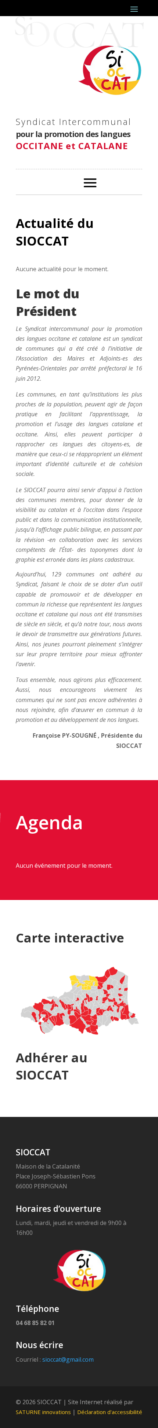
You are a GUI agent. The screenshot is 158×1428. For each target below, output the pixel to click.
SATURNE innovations (43, 1412)
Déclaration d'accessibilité (109, 1412)
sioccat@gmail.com (68, 1359)
